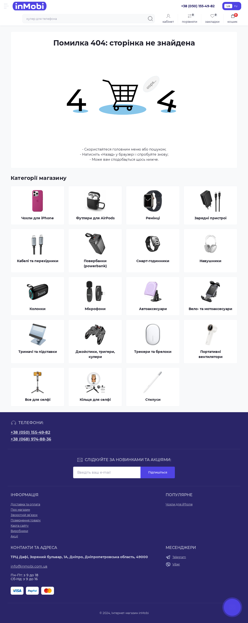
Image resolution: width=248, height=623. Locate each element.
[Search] (150, 18)
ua (228, 6)
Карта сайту (20, 525)
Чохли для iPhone (179, 504)
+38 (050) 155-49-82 (30, 432)
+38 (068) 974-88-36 (31, 439)
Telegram (179, 557)
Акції (14, 536)
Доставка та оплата (25, 504)
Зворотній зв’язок (24, 515)
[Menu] (6, 6)
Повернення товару (26, 520)
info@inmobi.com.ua (29, 566)
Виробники (19, 531)
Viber (176, 564)
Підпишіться (157, 472)
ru (235, 6)
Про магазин (20, 509)
